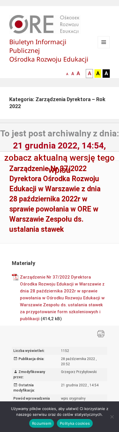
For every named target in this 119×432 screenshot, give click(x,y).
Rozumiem (41, 423)
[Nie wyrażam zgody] (112, 417)
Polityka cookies (75, 423)
